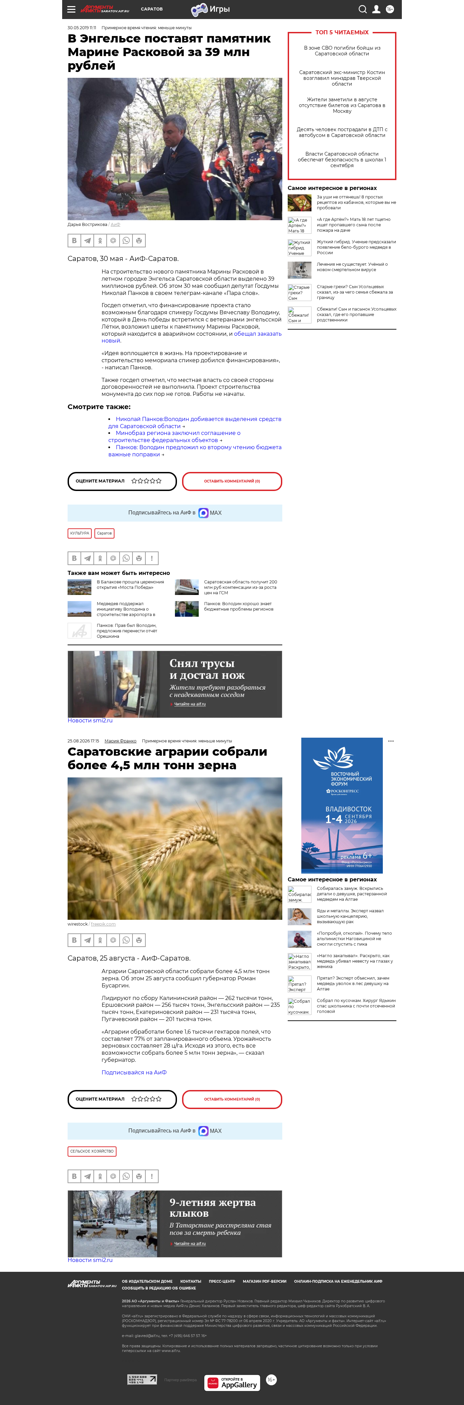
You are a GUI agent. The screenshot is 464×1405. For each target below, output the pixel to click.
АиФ (115, 224)
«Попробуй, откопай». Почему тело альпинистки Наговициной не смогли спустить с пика (354, 939)
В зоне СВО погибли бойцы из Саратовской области (342, 51)
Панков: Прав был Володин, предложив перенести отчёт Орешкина (127, 631)
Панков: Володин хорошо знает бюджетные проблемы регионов (238, 606)
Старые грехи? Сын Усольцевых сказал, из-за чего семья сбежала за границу (355, 292)
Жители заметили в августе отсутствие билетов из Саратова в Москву (342, 105)
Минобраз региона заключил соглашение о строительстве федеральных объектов (174, 436)
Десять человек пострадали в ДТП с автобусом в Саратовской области (342, 132)
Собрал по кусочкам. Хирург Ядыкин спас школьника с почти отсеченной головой (356, 1006)
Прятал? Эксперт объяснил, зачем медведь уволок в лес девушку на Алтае (353, 983)
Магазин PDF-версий (264, 1281)
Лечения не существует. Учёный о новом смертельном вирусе (352, 267)
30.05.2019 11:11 (82, 27)
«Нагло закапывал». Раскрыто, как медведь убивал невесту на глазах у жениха (355, 961)
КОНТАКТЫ (190, 1281)
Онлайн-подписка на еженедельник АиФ (338, 1281)
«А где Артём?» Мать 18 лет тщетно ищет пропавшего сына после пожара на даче (354, 225)
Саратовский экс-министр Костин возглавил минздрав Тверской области (342, 78)
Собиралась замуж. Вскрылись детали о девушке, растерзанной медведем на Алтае (352, 894)
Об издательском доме (147, 1281)
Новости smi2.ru (90, 720)
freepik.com (103, 924)
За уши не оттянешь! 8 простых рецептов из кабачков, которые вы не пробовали (356, 202)
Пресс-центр (222, 1281)
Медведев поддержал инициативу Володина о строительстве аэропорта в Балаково (111, 611)
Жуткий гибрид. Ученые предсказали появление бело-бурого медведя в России (356, 247)
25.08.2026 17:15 (83, 740)
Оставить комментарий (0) (232, 481)
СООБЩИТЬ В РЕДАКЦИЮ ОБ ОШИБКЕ (159, 1288)
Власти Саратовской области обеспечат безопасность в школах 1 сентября (342, 160)
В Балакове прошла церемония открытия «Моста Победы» (130, 584)
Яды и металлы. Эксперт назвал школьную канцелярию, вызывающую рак (350, 916)
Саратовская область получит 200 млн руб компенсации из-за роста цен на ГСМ (240, 587)
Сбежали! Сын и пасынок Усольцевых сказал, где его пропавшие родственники (356, 314)
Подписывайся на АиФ (134, 1072)
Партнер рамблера (180, 1380)
